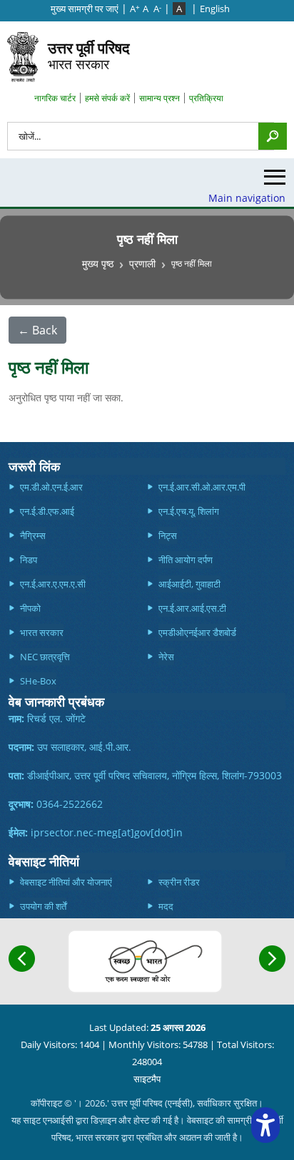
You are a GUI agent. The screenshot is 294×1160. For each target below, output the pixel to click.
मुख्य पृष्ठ (97, 263)
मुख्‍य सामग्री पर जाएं (84, 8)
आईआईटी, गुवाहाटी (189, 584)
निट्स (167, 535)
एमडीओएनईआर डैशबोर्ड (197, 632)
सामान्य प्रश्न (159, 98)
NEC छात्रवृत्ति (45, 656)
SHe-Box (38, 680)
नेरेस (166, 656)
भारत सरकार (89, 55)
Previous (22, 958)
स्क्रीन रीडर (179, 882)
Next (272, 958)
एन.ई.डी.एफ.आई (47, 511)
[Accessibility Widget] (265, 1125)
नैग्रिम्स (33, 535)
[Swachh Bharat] (145, 961)
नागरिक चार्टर (55, 98)
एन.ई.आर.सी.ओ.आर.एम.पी (201, 487)
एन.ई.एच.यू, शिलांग (188, 511)
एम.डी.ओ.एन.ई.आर (51, 487)
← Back (37, 330)
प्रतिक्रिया (206, 98)
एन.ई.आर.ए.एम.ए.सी (53, 584)
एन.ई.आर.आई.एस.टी (192, 608)
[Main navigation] (274, 181)
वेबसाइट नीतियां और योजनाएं (66, 882)
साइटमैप (147, 1078)
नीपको (30, 608)
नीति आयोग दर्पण (185, 559)
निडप (28, 559)
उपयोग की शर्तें (43, 906)
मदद (165, 906)
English (215, 8)
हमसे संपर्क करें (107, 98)
